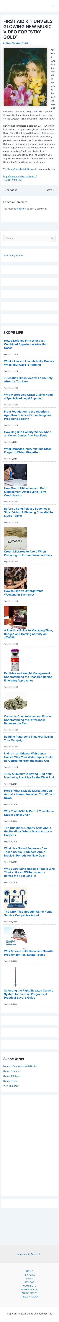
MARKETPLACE (29, 1289)
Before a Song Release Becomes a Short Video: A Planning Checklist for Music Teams (29, 512)
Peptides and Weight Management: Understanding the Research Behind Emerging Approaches (28, 677)
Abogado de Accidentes (29, 1254)
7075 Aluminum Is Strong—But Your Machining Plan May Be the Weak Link (29, 775)
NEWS (29, 1278)
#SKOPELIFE (29, 1286)
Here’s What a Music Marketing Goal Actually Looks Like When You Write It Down (29, 794)
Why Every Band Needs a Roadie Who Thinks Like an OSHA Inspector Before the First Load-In (29, 872)
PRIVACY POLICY (30, 1296)
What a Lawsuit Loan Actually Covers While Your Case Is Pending (29, 362)
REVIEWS (29, 1282)
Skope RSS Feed (11, 1076)
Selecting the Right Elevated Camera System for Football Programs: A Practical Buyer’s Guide (28, 994)
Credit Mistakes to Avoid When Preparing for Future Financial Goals (28, 553)
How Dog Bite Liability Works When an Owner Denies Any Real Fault (27, 433)
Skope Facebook (12, 1071)
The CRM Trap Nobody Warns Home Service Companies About (28, 913)
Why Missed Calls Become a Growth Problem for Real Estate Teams (28, 952)
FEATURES (29, 1275)
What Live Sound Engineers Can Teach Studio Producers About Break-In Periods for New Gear (25, 852)
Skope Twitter (10, 1081)
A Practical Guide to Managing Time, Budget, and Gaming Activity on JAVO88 (28, 634)
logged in (21, 208)
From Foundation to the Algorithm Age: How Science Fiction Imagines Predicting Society (27, 415)
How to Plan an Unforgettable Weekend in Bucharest (23, 592)
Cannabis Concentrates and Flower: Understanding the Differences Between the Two (28, 720)
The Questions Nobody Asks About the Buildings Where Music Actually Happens (28, 831)
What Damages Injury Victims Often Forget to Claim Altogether (28, 450)
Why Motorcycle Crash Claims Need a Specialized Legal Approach (28, 396)
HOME (29, 1271)
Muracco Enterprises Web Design (20, 1066)
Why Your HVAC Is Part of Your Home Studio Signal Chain (29, 812)
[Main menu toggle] (53, 6)
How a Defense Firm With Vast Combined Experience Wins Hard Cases (26, 344)
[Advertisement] (29, 1145)
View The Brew (11, 1086)
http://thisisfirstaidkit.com (21, 169)
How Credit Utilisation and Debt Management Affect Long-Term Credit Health (25, 491)
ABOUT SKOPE (29, 1293)
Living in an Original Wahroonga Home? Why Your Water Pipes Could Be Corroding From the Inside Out (28, 757)
